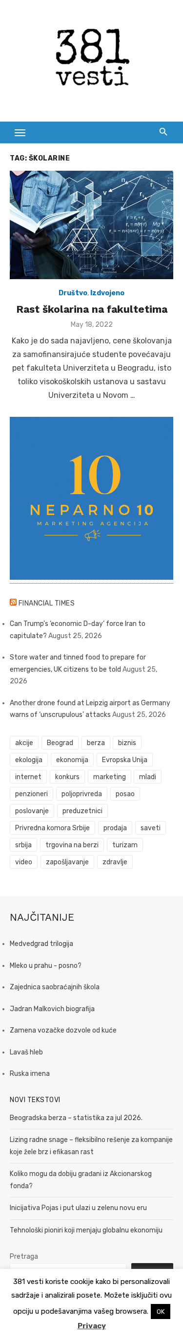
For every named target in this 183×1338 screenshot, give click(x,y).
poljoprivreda (81, 794)
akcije (24, 743)
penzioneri (31, 794)
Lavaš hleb (26, 1052)
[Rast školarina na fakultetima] (91, 225)
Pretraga (24, 1256)
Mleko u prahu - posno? (45, 966)
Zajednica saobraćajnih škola (55, 987)
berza (96, 743)
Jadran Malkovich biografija (52, 1009)
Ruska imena (30, 1074)
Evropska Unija (124, 760)
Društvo (73, 293)
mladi (147, 777)
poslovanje (32, 811)
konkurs (67, 777)
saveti (151, 828)
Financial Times (47, 603)
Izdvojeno (107, 293)
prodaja (115, 828)
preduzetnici (82, 811)
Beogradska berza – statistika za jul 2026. (76, 1118)
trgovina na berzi (72, 845)
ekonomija (72, 760)
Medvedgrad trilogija (41, 944)
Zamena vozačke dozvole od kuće (63, 1030)
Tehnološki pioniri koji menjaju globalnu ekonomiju (86, 1230)
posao (125, 794)
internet (28, 777)
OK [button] (160, 1311)
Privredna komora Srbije (52, 828)
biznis (127, 743)
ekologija (28, 760)
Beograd (60, 743)
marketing (109, 777)
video (23, 862)
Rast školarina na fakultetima (91, 309)
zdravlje (114, 862)
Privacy (92, 1325)
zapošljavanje (67, 862)
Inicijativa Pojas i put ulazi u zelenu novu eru (78, 1208)
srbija (23, 845)
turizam (125, 845)
